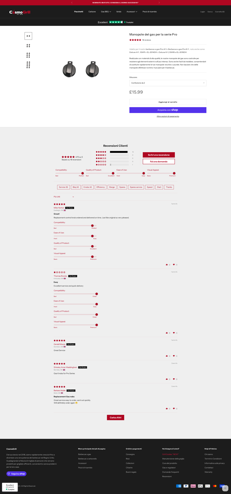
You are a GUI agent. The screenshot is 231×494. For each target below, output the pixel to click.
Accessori (131, 11)
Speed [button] (149, 187)
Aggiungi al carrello (168, 102)
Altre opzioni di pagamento (168, 116)
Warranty (208, 472)
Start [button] (159, 187)
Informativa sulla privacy (215, 463)
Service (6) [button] (63, 187)
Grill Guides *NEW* (170, 454)
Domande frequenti (170, 472)
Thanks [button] (169, 187)
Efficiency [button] (101, 187)
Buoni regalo (131, 472)
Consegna (130, 454)
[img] (59, 204)
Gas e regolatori (169, 467)
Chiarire (129, 467)
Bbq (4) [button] (76, 187)
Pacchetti (78, 11)
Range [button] (112, 187)
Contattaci (209, 467)
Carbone (92, 11)
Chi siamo (209, 454)
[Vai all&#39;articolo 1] (28, 36)
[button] (101, 152)
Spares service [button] (136, 187)
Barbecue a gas (84, 454)
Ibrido (118, 11)
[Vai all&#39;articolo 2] (28, 45)
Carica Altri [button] (115, 417)
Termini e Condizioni (213, 458)
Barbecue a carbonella (87, 458)
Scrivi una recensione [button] (159, 155)
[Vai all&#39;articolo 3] (28, 55)
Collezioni (130, 463)
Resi (128, 458)
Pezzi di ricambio (150, 11)
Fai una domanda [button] (158, 161)
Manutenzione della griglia (173, 458)
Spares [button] (122, 187)
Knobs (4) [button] (88, 187)
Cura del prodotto (169, 463)
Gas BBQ (105, 11)
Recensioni (167, 476)
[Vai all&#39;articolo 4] (28, 64)
